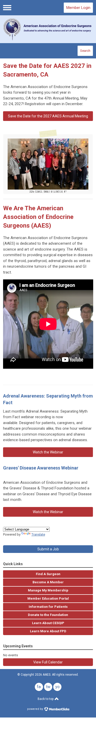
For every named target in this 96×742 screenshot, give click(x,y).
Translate (38, 534)
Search (85, 51)
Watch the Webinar (48, 452)
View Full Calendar (48, 662)
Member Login (78, 7)
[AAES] (48, 29)
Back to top (46, 699)
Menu (7, 8)
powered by (35, 709)
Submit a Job (48, 549)
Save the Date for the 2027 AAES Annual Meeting (48, 116)
